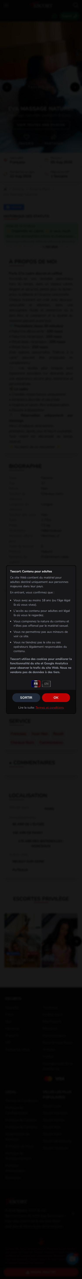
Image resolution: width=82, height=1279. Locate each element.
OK (56, 697)
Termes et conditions (49, 708)
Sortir (26, 697)
